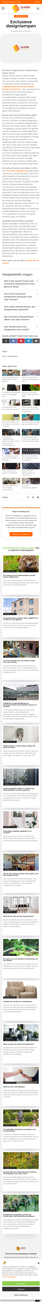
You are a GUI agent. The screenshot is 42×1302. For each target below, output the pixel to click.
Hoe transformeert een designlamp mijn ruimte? (21, 328)
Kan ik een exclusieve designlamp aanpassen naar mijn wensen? (21, 297)
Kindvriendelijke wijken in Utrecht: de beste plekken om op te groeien (18, 789)
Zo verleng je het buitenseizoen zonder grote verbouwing (19, 576)
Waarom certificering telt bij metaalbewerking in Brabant (10, 379)
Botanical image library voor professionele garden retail (30, 379)
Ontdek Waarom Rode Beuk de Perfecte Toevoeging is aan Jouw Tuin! (20, 1173)
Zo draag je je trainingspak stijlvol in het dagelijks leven (11, 394)
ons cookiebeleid (9, 1277)
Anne (4, 356)
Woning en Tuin (21, 16)
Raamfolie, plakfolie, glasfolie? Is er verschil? (17, 832)
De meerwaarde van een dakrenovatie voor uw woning (19, 661)
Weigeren (21, 1289)
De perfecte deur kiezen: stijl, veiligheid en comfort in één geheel (20, 619)
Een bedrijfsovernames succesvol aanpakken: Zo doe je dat (10, 458)
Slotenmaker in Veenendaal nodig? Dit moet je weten (19, 746)
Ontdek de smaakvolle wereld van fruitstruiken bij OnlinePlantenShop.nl (19, 1215)
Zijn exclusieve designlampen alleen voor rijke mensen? (21, 318)
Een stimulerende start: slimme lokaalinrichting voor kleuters (30, 458)
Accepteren (21, 1283)
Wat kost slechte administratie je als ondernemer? (28, 473)
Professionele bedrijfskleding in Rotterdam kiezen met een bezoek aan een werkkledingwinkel (11, 441)
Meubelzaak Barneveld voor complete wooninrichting (9, 488)
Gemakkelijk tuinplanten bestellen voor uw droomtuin (19, 1130)
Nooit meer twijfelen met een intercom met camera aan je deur (11, 424)
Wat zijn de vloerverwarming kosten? (18, 916)
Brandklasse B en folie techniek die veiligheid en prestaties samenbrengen (30, 439)
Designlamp (13, 356)
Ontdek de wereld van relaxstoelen (17, 1001)
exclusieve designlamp (16, 171)
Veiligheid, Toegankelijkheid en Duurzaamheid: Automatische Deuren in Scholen (20, 704)
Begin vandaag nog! (21, 511)
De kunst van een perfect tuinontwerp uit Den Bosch (20, 959)
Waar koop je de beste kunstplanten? (18, 1044)
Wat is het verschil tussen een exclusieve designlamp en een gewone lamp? (21, 284)
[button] (39, 1263)
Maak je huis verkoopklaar (14, 1087)
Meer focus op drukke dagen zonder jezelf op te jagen (30, 394)
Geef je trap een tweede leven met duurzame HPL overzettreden (30, 409)
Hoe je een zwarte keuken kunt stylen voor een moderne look (21, 874)
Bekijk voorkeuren (21, 1295)
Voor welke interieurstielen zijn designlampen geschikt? (21, 308)
